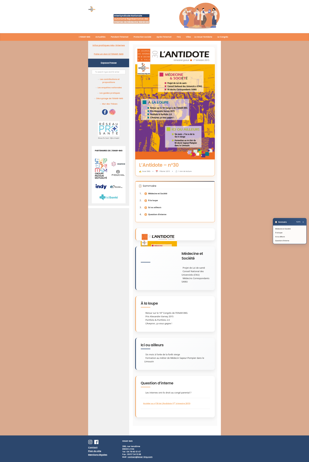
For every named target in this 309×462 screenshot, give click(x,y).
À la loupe (153, 200)
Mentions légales (97, 454)
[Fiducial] (118, 175)
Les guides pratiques (109, 93)
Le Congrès (222, 37)
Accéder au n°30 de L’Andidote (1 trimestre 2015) (166, 403)
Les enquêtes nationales (110, 87)
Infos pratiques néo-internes (109, 45)
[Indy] (101, 189)
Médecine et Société (157, 193)
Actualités (100, 37)
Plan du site (94, 451)
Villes (188, 37)
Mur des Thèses (109, 103)
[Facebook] (104, 114)
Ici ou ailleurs (154, 207)
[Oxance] (118, 166)
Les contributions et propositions (110, 81)
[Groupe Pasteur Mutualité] (101, 178)
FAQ (179, 37)
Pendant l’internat (119, 37)
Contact (93, 447)
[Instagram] (112, 114)
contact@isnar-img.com (140, 457)
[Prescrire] (116, 188)
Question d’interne (157, 214)
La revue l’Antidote (203, 37)
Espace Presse (109, 62)
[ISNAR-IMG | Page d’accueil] (91, 9)
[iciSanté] (109, 199)
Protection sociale (142, 37)
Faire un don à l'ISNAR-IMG (108, 54)
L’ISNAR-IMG (84, 37)
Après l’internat (164, 37)
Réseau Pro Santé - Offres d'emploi (108, 138)
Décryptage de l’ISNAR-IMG (109, 98)
